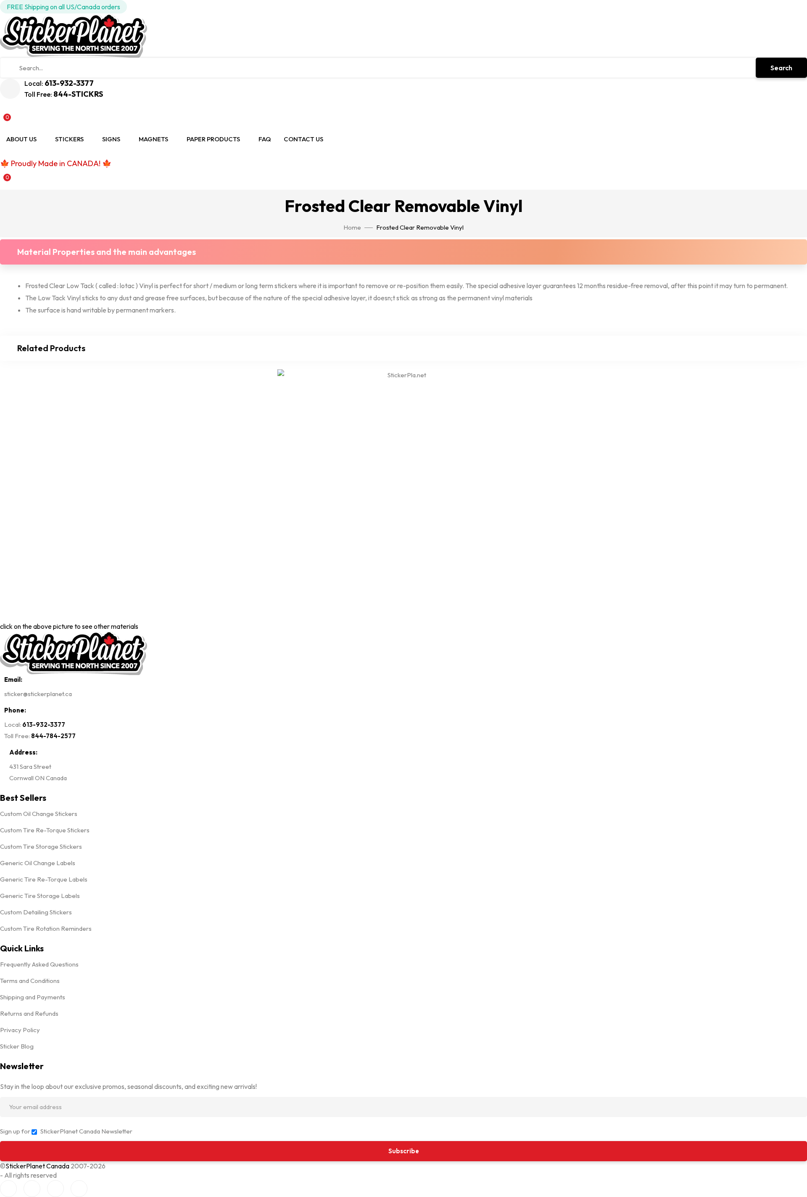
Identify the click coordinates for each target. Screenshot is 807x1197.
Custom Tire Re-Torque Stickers (45, 830)
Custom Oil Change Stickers (38, 814)
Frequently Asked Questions (39, 964)
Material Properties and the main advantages (106, 251)
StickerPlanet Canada (37, 1166)
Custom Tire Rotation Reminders (46, 928)
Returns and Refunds (29, 1013)
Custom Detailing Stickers (36, 912)
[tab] (403, 252)
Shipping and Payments (32, 997)
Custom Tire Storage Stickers (41, 846)
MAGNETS (153, 139)
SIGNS (111, 139)
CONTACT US (303, 139)
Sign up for (15, 1131)
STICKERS (69, 139)
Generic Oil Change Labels (37, 863)
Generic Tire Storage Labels (40, 896)
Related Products (51, 348)
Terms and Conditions (30, 981)
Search (781, 68)
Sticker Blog (17, 1046)
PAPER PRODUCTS (213, 139)
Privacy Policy (20, 1030)
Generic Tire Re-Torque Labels (43, 879)
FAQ (264, 139)
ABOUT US (21, 139)
